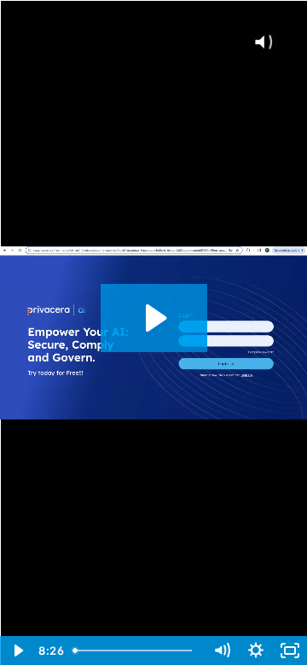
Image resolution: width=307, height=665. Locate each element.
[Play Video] (17, 650)
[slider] (135, 650)
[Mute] (222, 650)
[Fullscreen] (290, 650)
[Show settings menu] (256, 650)
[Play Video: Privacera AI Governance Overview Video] (154, 318)
